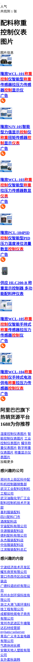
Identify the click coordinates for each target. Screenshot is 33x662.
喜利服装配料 (10, 512)
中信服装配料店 (12, 545)
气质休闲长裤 (10, 645)
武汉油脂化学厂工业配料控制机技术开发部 (15, 502)
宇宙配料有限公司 (13, 526)
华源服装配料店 (12, 531)
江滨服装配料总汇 (13, 549)
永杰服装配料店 (12, 540)
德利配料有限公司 (13, 535)
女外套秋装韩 (10, 659)
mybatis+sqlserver (12, 632)
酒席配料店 (8, 521)
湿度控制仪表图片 (13, 434)
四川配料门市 (10, 517)
